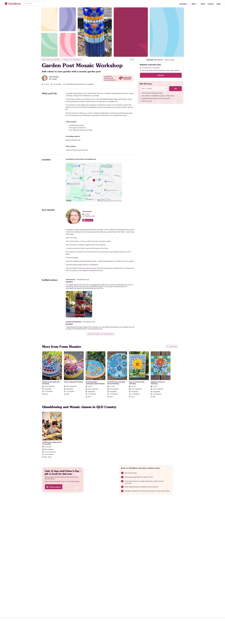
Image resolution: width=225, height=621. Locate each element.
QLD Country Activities (50, 59)
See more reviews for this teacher (100, 334)
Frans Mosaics (54, 77)
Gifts (194, 4)
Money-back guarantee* (133, 477)
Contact (211, 4)
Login (218, 4)
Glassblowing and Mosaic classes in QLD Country (79, 407)
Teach (202, 4)
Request (161, 75)
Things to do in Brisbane (72, 59)
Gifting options (53, 487)
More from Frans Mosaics (61, 347)
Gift (175, 88)
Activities (183, 4)
